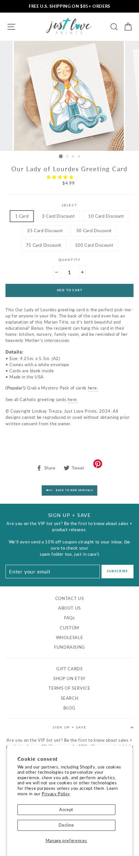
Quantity (69, 260)
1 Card (22, 216)
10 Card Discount (106, 216)
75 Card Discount (43, 245)
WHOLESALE (69, 637)
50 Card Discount (94, 230)
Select (69, 205)
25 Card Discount (45, 230)
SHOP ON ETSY (69, 678)
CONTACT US (69, 598)
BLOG (69, 707)
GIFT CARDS (69, 668)
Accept (66, 809)
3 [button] (73, 156)
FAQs (69, 617)
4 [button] (79, 156)
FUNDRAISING (69, 647)
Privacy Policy (56, 793)
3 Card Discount (58, 216)
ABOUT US (69, 608)
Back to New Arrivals (74, 490)
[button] (61, 177)
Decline (66, 825)
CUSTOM (69, 627)
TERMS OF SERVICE (69, 688)
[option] (69, 6)
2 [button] (67, 156)
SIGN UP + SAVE (69, 727)
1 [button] (61, 156)
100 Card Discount (94, 245)
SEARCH (70, 698)
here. (93, 387)
